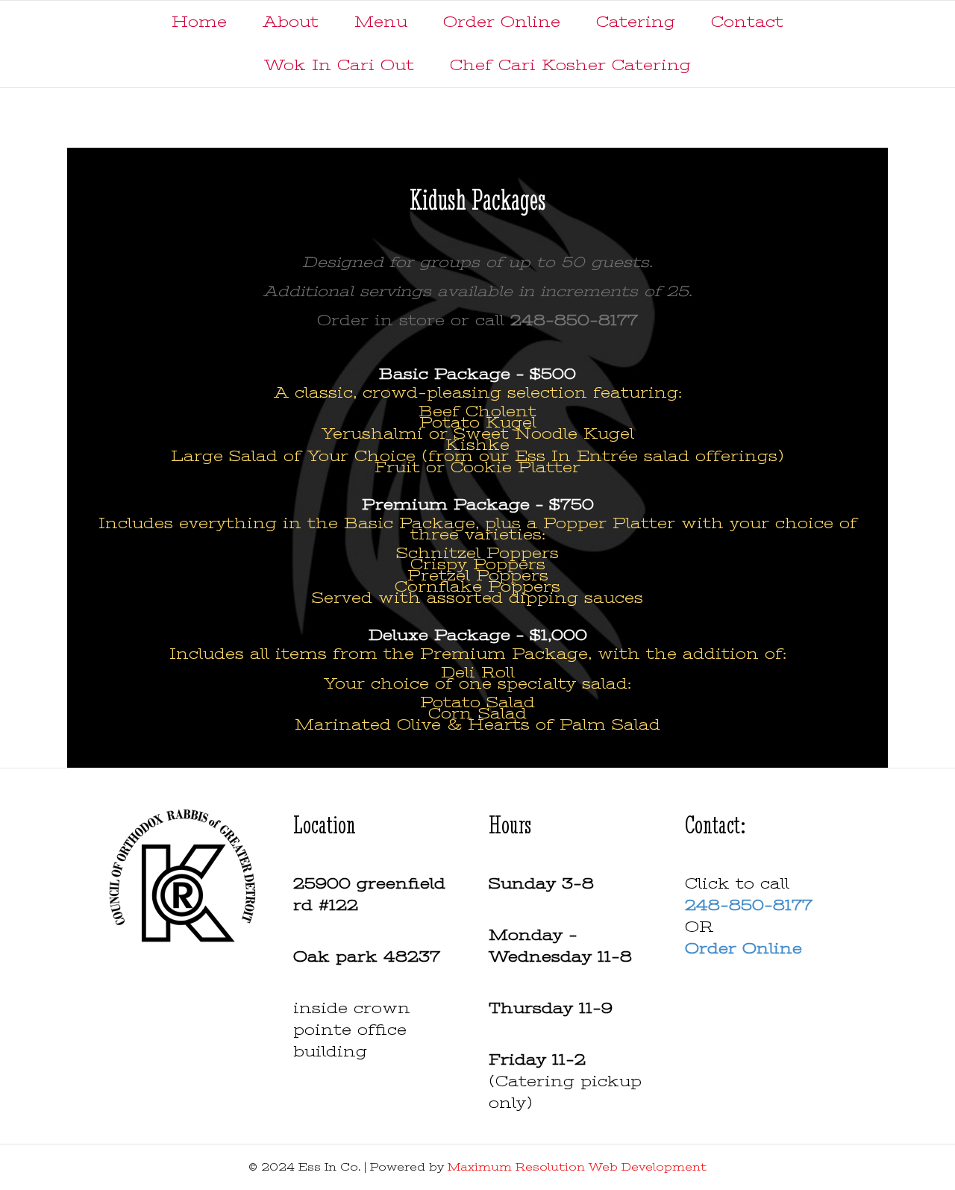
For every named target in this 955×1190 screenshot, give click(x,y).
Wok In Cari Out (339, 65)
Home (199, 22)
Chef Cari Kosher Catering (570, 65)
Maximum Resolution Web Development (577, 1167)
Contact (747, 22)
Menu (380, 22)
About (291, 22)
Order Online (501, 22)
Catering (635, 22)
